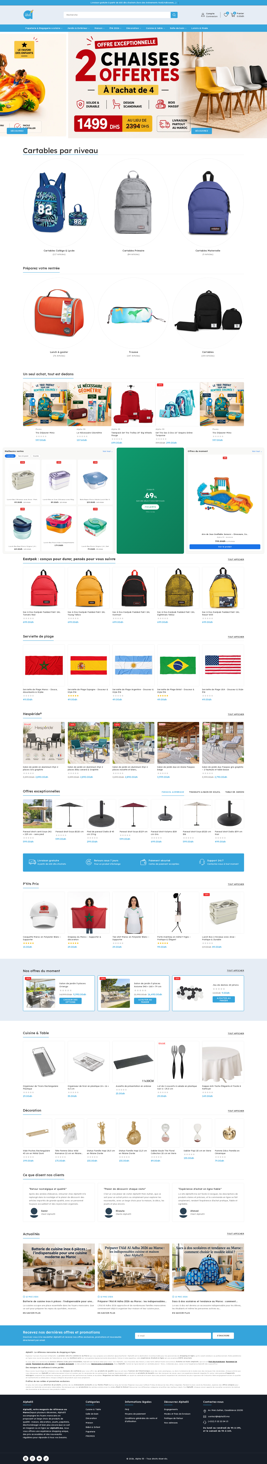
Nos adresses (171, 1422)
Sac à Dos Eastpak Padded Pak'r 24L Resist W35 (221, 613)
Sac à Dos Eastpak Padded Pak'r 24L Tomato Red (41, 613)
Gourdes (36, 456)
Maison (98, 28)
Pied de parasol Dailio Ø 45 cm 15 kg (100, 832)
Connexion (212, 16)
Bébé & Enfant (93, 1427)
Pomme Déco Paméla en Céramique (227, 1152)
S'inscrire (223, 1335)
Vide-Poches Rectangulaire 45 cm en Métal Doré (36, 1152)
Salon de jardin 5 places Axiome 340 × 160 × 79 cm (147, 985)
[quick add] (63, 394)
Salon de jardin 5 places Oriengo (72, 985)
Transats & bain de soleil (204, 792)
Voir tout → (108, 451)
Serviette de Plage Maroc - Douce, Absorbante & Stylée (40, 690)
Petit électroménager (217, 1362)
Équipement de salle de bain (43, 1364)
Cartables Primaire (133, 250)
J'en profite (150, 507)
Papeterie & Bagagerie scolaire (42, 28)
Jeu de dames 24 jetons (226, 985)
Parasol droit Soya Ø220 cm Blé (197, 832)
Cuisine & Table (93, 1409)
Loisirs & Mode (199, 28)
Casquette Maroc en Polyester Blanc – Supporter (42, 938)
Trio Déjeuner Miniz (45, 433)
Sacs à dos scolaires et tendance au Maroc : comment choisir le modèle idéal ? (204, 1301)
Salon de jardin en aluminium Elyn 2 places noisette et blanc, (130, 768)
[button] (237, 15)
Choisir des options (70, 1000)
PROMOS (90, 1436)
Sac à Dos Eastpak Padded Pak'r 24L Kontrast (131, 613)
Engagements (171, 1409)
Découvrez (133, 131)
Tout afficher (236, 559)
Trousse (133, 352)
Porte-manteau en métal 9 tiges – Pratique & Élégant (174, 938)
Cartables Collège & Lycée (59, 250)
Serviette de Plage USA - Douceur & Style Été (222, 690)
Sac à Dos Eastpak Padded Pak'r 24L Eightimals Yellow (176, 613)
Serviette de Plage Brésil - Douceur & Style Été (175, 690)
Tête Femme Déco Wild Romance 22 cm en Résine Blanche (68, 1152)
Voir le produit (225, 547)
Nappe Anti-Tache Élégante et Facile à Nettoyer (221, 1087)
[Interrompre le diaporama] (264, 85)
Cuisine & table (154, 28)
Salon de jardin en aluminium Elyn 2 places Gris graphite (40, 768)
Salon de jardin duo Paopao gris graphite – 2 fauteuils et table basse (222, 768)
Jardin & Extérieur (77, 28)
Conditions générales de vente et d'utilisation (141, 1420)
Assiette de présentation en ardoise (133, 1086)
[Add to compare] (63, 388)
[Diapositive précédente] (12, 85)
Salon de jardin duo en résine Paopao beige (176, 768)
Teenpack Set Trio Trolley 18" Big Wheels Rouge (131, 434)
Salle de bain (177, 28)
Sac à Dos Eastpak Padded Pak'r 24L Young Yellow (86, 613)
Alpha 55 (139, 1458)
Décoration (132, 28)
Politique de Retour (173, 1418)
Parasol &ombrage (173, 792)
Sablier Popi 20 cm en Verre (197, 1150)
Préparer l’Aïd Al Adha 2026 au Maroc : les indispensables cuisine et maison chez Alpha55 (131, 1301)
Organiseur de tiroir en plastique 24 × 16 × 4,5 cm (88, 1087)
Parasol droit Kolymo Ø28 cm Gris (164, 832)
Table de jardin (234, 792)
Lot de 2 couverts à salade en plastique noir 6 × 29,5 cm (177, 1087)
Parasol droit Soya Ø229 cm (134, 831)
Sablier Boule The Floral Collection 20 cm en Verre (163, 1152)
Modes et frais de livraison (177, 1414)
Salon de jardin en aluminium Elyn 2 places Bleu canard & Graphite (85, 768)
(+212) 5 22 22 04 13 (218, 1421)
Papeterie (90, 1431)
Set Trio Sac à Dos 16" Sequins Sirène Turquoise (174, 434)
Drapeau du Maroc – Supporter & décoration (84, 938)
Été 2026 (114, 28)
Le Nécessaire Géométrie (89, 433)
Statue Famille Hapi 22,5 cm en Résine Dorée (133, 1152)
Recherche (174, 15)
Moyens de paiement (135, 1414)
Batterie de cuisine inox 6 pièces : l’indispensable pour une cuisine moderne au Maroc (57, 1301)
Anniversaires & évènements (102, 1364)
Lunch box (10, 456)
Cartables (208, 352)
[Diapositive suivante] (254, 85)
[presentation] (23, 584)
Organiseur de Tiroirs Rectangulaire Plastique (40, 1087)
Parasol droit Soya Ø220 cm (69, 831)
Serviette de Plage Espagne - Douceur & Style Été (88, 690)
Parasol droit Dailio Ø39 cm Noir (228, 832)
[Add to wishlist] (54, 975)
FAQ (127, 1409)
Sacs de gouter (23, 456)
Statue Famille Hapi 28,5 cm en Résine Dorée (101, 1152)
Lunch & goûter (59, 352)
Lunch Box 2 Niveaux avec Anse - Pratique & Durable (219, 938)
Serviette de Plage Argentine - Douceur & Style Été (133, 690)
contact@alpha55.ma (218, 1416)
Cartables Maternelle (208, 250)
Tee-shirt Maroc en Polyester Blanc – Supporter (131, 938)
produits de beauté (66, 1364)
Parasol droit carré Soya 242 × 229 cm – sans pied (37, 832)
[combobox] (120, 15)
